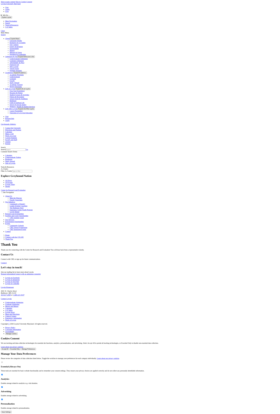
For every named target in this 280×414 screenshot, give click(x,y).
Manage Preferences (28, 349)
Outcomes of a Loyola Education (21, 113)
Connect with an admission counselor (28, 274)
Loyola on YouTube (12, 282)
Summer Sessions (16, 70)
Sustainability (14, 49)
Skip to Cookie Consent (24, 2)
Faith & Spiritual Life (17, 103)
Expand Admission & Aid (26, 57)
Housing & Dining (16, 93)
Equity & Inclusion (16, 47)
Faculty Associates (16, 200)
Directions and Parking (13, 130)
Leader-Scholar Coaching (18, 206)
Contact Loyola (6, 299)
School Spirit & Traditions (19, 99)
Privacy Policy (10, 328)
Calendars (8, 132)
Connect (4, 263)
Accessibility (9, 331)
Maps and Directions (12, 314)
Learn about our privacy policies (12, 347)
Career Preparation (16, 111)
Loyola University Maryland (11, 4)
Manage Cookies (11, 334)
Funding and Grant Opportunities (16, 216)
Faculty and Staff (11, 140)
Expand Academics (20, 73)
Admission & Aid (11, 57)
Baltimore (13, 101)
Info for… (6, 15)
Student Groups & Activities (19, 95)
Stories (7, 186)
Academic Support (16, 85)
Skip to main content (8, 2)
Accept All (5, 349)
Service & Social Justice (18, 105)
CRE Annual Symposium (18, 227)
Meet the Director (16, 198)
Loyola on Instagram (12, 280)
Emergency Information (13, 318)
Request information (8, 274)
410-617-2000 (6, 295)
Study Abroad (14, 83)
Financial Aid (14, 65)
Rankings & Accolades (17, 43)
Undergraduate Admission (19, 59)
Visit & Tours (14, 69)
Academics (9, 73)
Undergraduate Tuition (13, 157)
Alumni (7, 142)
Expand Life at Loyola (23, 89)
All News (8, 180)
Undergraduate (15, 77)
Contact (8, 231)
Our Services (9, 220)
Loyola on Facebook (12, 278)
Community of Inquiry (17, 204)
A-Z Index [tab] (9, 27)
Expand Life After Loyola (26, 109)
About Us (8, 196)
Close (3, 31)
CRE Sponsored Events (18, 229)
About (7, 38)
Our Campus (14, 45)
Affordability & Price (17, 63)
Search (3, 35)
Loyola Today (10, 184)
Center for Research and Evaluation (13, 190)
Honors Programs (16, 87)
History (12, 50)
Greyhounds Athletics (8, 124)
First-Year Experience (17, 91)
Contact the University (13, 128)
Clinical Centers (10, 316)
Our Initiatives (10, 202)
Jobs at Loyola (10, 163)
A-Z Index (9, 310)
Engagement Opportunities (14, 222)
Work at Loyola (10, 136)
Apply (7, 9)
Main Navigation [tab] (11, 21)
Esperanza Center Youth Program (21, 210)
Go (27, 149)
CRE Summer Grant (17, 218)
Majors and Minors (11, 306)
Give (7, 11)
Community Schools (17, 226)
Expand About (14, 38)
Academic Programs (17, 75)
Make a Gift (9, 134)
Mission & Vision (16, 52)
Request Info (9, 118)
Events (7, 224)
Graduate (13, 79)
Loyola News (10, 312)
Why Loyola (14, 67)
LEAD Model (14, 212)
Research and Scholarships (14, 214)
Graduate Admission (17, 61)
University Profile (16, 41)
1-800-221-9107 (18, 295)
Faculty (12, 81)
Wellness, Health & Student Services (22, 107)
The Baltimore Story (17, 208)
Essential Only (15, 349)
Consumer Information (13, 329)
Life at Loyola (10, 89)
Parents (7, 144)
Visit (6, 7)
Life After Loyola (11, 109)
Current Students (11, 138)
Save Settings (6, 412)
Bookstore (8, 159)
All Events (9, 182)
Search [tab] (7, 23)
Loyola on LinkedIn (12, 284)
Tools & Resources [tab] (11, 25)
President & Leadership (18, 54)
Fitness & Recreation (17, 97)
